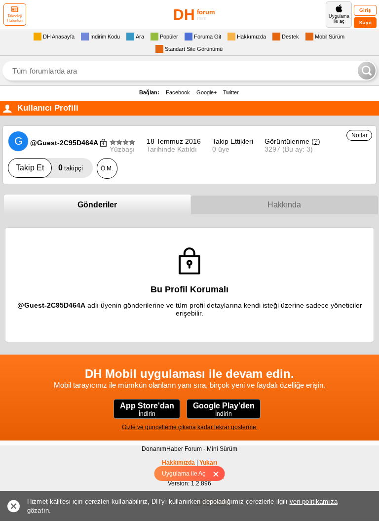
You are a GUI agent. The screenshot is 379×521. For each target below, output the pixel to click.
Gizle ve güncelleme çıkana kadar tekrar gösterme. (190, 427)
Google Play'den (224, 409)
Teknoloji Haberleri (15, 18)
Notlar (359, 135)
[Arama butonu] (367, 71)
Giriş (365, 10)
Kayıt (365, 22)
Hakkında (284, 204)
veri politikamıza (314, 501)
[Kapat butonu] (219, 473)
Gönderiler (97, 204)
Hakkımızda (178, 462)
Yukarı (208, 462)
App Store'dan (147, 409)
